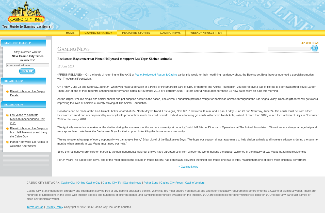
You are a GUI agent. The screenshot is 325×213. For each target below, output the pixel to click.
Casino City (68, 182)
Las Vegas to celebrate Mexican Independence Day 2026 (27, 119)
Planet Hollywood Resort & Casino (156, 74)
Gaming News (170, 32)
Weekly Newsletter (206, 32)
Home (70, 32)
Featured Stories (136, 32)
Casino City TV (112, 182)
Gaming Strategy (98, 32)
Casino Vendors (195, 182)
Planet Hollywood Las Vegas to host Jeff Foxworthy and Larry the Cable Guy (29, 132)
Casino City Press (171, 182)
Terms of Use (35, 206)
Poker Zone (151, 182)
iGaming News (132, 182)
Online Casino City (88, 182)
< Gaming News (188, 166)
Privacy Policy (54, 206)
